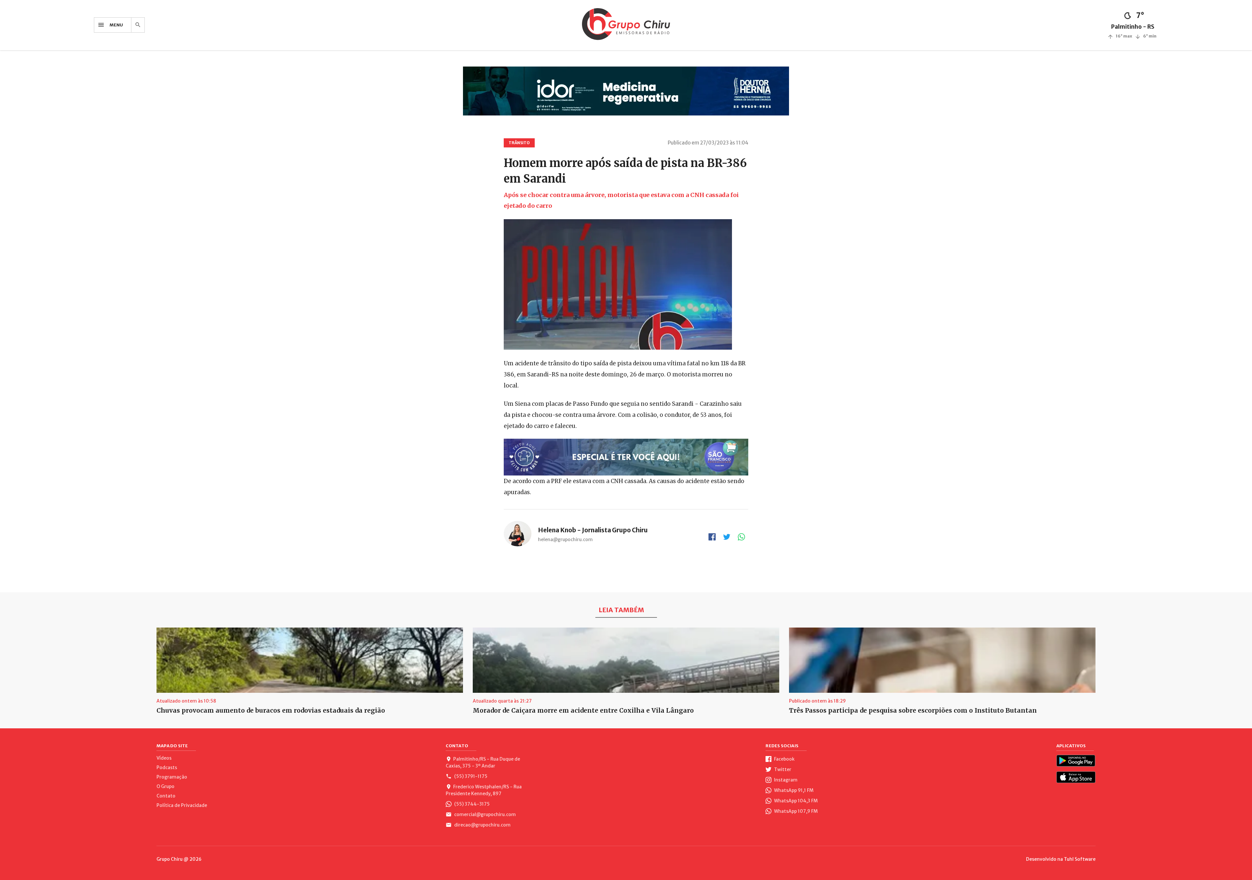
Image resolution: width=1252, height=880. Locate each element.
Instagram (785, 780)
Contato (165, 796)
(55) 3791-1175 (470, 776)
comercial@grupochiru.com (484, 814)
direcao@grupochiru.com (482, 825)
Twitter (782, 769)
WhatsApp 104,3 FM (795, 801)
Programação (171, 777)
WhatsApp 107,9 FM (795, 811)
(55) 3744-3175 (471, 804)
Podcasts (166, 767)
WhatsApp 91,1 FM (793, 790)
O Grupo (165, 786)
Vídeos (163, 758)
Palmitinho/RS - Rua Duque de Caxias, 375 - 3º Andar (483, 762)
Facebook (784, 759)
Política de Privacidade (181, 805)
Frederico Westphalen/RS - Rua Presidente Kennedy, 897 (484, 790)
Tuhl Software (1080, 859)
